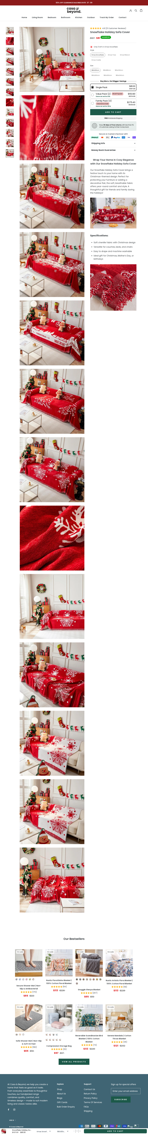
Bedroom (52, 17)
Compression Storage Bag (59, 1046)
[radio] (97, 55)
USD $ (11, 1120)
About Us (61, 1093)
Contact (122, 17)
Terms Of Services (93, 1102)
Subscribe (120, 1099)
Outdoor (91, 17)
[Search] (136, 10)
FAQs (86, 1106)
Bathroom (65, 17)
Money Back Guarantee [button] (103, 150)
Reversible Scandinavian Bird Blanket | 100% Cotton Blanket (89, 1038)
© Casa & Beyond (16, 1127)
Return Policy (90, 1093)
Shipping (88, 1111)
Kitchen (78, 17)
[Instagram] (14, 1109)
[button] (113, 87)
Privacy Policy (90, 1098)
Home (24, 17)
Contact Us (89, 1089)
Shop (59, 1089)
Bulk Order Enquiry (66, 1106)
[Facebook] (8, 1109)
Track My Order (107, 17)
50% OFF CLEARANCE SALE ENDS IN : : (74, 3)
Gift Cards (62, 1102)
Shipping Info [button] (98, 143)
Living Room (37, 17)
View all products (74, 1062)
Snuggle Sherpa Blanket (89, 989)
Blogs (59, 1098)
